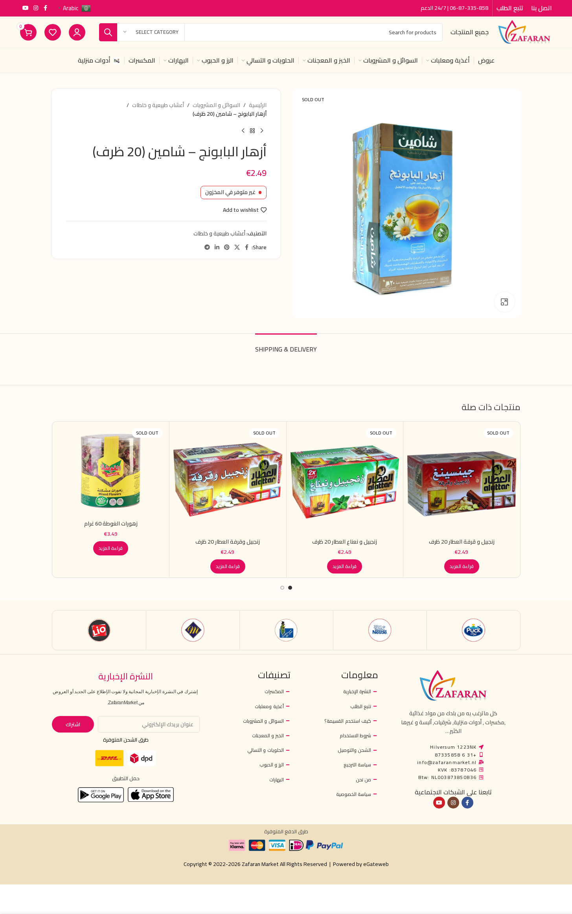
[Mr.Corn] (286, 630)
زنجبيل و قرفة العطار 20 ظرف (462, 542)
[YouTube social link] (25, 8)
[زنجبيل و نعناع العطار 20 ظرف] (345, 480)
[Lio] (99, 630)
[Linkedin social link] (217, 247)
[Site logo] (524, 31)
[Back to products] (252, 131)
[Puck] (473, 630)
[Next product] (243, 131)
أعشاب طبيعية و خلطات (158, 105)
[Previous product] (262, 131)
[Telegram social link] (207, 247)
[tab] (286, 345)
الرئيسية (258, 105)
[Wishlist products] (52, 32)
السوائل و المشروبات (216, 105)
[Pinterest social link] (227, 247)
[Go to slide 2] (282, 588)
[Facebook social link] (45, 8)
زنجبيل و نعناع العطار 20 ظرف (344, 542)
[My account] (77, 32)
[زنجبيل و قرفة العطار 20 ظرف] (461, 480)
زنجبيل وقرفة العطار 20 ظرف (227, 542)
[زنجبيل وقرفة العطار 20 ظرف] (227, 480)
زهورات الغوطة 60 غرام (111, 523)
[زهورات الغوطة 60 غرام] (111, 471)
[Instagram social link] (35, 8)
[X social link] (237, 247)
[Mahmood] (192, 630)
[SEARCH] (108, 32)
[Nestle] (380, 630)
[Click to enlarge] (504, 302)
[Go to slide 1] (290, 588)
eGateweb (376, 864)
